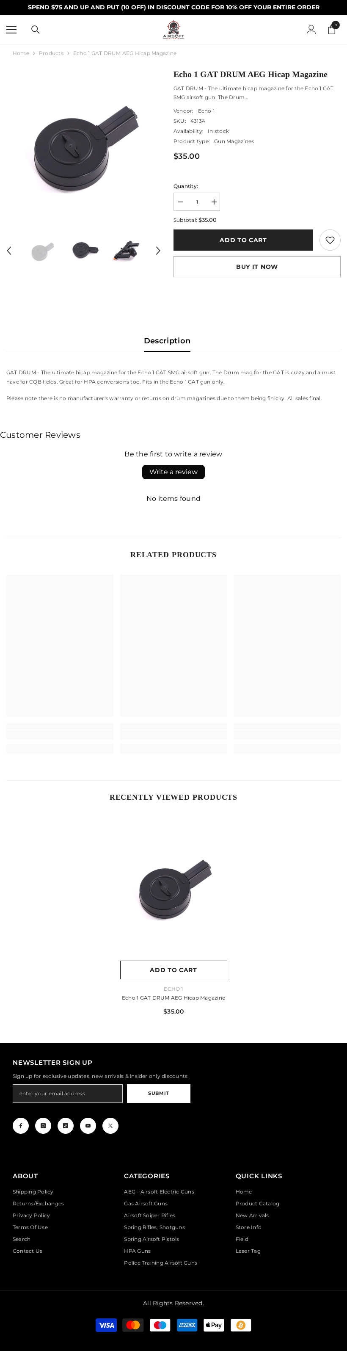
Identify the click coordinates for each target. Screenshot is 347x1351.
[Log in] (311, 29)
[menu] (11, 30)
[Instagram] (43, 1126)
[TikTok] (66, 1126)
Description (167, 340)
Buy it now (257, 267)
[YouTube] (88, 1126)
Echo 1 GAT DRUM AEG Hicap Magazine (173, 998)
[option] (83, 145)
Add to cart (243, 240)
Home (21, 53)
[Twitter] (110, 1126)
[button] (9, 250)
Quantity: (186, 186)
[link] (330, 240)
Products (51, 53)
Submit (158, 1093)
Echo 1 (206, 111)
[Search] (35, 30)
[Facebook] (21, 1126)
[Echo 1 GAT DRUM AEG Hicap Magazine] (173, 886)
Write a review (173, 472)
